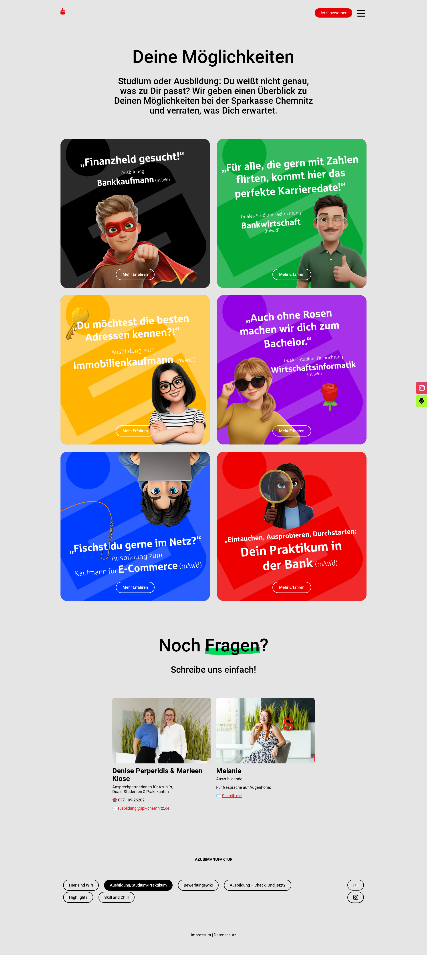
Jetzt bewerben (333, 12)
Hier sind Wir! (81, 885)
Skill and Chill (116, 897)
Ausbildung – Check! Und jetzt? (258, 885)
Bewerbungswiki (198, 885)
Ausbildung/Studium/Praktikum (138, 885)
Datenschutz (225, 935)
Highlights (78, 897)
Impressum (201, 935)
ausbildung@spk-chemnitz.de (143, 808)
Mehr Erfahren (135, 274)
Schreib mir (232, 795)
